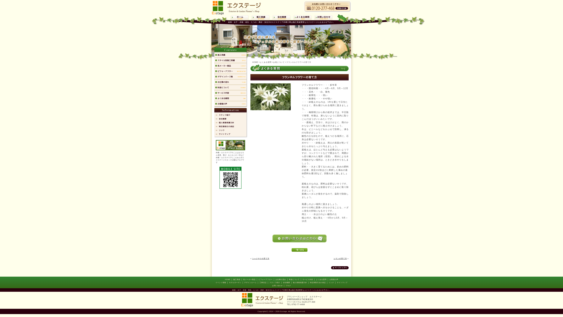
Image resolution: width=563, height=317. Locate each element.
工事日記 (263, 282)
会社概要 (286, 282)
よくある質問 (321, 279)
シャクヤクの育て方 (260, 259)
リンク (331, 282)
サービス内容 (307, 279)
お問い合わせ (277, 285)
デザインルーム (250, 282)
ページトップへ (341, 268)
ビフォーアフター (265, 279)
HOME (227, 279)
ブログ (288, 285)
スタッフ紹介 (274, 282)
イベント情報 (221, 282)
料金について (294, 279)
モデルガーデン (235, 282)
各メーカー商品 (249, 279)
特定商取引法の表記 (318, 282)
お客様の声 (333, 279)
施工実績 (236, 279)
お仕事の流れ (280, 279)
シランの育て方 (340, 259)
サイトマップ (342, 282)
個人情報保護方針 (300, 282)
